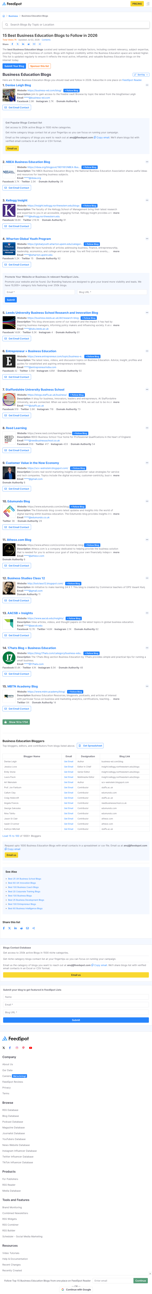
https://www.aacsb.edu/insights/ (45, 618)
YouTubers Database (14, 1139)
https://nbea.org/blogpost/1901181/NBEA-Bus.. (53, 167)
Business (13, 16)
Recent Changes (11, 1264)
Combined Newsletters (15, 1213)
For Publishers (10, 1178)
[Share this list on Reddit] (28, 44)
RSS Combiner (10, 1224)
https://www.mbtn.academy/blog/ (46, 691)
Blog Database (10, 1115)
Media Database (11, 1190)
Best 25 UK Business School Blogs (24, 878)
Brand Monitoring (12, 1207)
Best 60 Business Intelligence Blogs (25, 908)
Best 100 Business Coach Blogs (23, 887)
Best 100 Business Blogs (20, 895)
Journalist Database (13, 1133)
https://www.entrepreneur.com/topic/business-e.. (54, 356)
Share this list (11, 922)
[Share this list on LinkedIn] (23, 44)
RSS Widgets (9, 1218)
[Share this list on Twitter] (17, 44)
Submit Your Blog (14, 66)
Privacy (6, 1087)
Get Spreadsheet (92, 745)
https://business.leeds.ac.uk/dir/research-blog (53, 317)
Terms (5, 1093)
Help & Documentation (15, 1258)
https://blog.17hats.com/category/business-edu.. (54, 653)
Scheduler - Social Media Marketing (22, 1236)
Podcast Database (12, 1121)
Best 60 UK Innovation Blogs (22, 883)
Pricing (137, 3)
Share (5, 44)
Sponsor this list (39, 66)
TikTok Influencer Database (17, 1162)
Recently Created (12, 1270)
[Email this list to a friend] (34, 44)
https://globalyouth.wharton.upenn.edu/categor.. (54, 244)
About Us (7, 1064)
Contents (46, 39)
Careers (14, 1075)
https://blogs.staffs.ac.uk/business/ (47, 394)
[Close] (150, 1273)
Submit (11, 299)
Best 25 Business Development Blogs (26, 900)
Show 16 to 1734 (18, 722)
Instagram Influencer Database (19, 1150)
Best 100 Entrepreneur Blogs (22, 904)
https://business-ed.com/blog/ (44, 90)
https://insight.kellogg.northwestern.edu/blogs (53, 205)
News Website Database (16, 1145)
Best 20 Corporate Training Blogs (24, 891)
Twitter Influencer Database (17, 1156)
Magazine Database (13, 1127)
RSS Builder (8, 1230)
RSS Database (10, 1109)
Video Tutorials (10, 1253)
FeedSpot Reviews (12, 1081)
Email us (12, 148)
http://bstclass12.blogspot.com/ (45, 583)
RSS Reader (8, 1184)
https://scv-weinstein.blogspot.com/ (47, 468)
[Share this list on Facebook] (12, 44)
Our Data (7, 1070)
